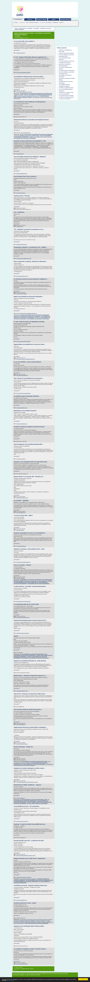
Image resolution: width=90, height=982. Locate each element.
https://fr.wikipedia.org (20, 512)
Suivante (27, 968)
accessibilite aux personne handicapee (65, 76)
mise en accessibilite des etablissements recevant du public (33, 95)
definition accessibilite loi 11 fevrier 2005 (65, 50)
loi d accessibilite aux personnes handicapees (30, 654)
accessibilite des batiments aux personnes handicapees (32, 317)
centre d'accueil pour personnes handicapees (36, 923)
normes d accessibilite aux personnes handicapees (27, 316)
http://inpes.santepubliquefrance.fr (23, 562)
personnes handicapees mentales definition (67, 79)
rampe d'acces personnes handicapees (28, 878)
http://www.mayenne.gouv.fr (22, 743)
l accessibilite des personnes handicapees (38, 583)
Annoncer (55, 22)
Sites (27, 22)
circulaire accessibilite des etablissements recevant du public (28, 96)
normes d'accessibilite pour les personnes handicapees (34, 315)
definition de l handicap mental (66, 92)
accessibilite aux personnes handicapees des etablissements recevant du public (33, 580)
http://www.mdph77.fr (20, 52)
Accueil (16, 22)
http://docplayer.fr (20, 153)
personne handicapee (65, 19)
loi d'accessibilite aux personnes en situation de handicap (66, 61)
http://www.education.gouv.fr (22, 276)
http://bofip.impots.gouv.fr (21, 244)
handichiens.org (19, 226)
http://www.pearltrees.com (21, 407)
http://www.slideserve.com (21, 173)
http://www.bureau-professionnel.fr (23, 393)
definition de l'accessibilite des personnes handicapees (40, 136)
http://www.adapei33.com (21, 900)
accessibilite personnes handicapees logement (64, 85)
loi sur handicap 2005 (64, 94)
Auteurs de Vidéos (33, 22)
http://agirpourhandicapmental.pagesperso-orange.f (27, 782)
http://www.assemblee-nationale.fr (23, 72)
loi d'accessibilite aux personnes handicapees (32, 654)
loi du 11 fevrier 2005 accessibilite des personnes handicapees (36, 134)
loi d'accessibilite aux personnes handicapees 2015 (66, 72)
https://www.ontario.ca (21, 192)
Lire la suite (16, 50)
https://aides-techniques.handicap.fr (23, 877)
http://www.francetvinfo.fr (21, 293)
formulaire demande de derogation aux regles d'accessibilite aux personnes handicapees (36, 919)
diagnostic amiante (42, 19)
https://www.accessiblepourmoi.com (23, 258)
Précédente (23, 968)
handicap (29, 19)
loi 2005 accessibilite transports (66, 97)
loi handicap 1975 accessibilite (66, 95)
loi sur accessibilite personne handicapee (66, 90)
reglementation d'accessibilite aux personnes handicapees (35, 657)
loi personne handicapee (65, 98)
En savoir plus (10, 980)
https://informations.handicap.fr (22, 633)
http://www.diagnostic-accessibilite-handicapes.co (26, 313)
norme (53, 19)
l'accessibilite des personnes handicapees (25, 138)
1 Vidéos (21, 37)
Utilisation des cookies (47, 973)
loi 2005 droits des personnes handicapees (66, 82)
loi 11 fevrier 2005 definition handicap (65, 68)
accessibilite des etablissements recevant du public (31, 96)
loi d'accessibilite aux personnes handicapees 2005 (33, 761)
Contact (61, 22)
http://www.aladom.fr (20, 798)
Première (18, 968)
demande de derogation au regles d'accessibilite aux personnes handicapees (30, 920)
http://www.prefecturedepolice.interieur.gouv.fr (25, 855)
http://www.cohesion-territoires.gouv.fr (24, 92)
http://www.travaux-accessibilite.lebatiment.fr (25, 359)
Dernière (31, 968)
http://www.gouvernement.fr (22, 375)
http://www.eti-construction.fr (22, 821)
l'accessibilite (18, 19)
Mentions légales (21, 973)
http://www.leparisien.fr (21, 546)
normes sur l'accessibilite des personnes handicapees (33, 581)
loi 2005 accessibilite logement (66, 87)
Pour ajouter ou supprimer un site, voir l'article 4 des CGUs (26, 974)
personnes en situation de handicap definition (65, 65)
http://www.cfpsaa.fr (20, 578)
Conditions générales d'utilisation (33, 973)
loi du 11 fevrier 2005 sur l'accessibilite (37, 803)
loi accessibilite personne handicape (65, 58)
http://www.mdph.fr (20, 530)
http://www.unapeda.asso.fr (22, 963)
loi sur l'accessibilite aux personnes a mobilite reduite (26, 135)
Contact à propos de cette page (60, 973)
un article (49, 22)
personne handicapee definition (66, 53)
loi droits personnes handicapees (67, 70)
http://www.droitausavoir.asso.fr (22, 617)
